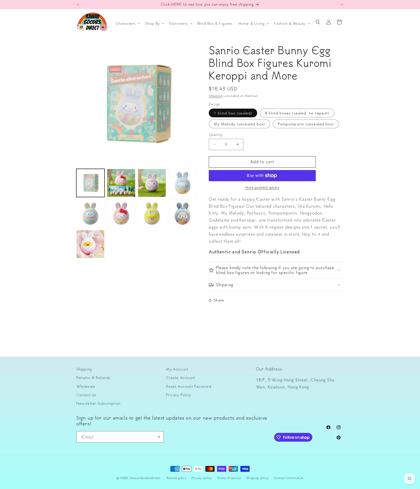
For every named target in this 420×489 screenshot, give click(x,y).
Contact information (289, 478)
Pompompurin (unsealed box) (306, 123)
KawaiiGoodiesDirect (145, 478)
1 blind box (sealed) (233, 113)
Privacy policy (202, 478)
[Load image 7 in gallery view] (121, 213)
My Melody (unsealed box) (239, 123)
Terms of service (229, 478)
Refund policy (176, 478)
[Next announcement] (342, 4)
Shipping (215, 96)
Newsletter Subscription (98, 403)
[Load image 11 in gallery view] (90, 244)
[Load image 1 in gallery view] (90, 183)
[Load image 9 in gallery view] (182, 213)
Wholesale (85, 386)
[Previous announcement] (78, 4)
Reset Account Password (188, 386)
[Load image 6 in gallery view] (90, 213)
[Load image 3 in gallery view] (152, 183)
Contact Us (86, 394)
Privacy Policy (178, 394)
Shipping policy (257, 478)
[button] (127, 23)
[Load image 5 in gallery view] (182, 183)
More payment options (262, 187)
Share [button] (219, 300)
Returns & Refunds (93, 377)
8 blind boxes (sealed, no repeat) (297, 113)
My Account (177, 369)
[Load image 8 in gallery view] (152, 213)
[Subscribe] (158, 437)
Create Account (180, 377)
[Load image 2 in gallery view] (121, 183)
